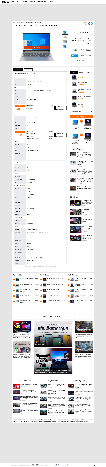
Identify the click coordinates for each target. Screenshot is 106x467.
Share (79, 60)
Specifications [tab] (18, 70)
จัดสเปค (13, 1)
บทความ (25, 1)
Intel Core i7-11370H (29, 109)
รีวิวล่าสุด (32, 1)
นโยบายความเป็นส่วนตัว (63, 465)
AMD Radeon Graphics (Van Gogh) (32, 138)
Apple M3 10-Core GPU (30, 132)
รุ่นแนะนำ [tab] (89, 72)
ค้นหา (18, 1)
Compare (84, 61)
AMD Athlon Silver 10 (30, 105)
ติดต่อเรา (51, 1)
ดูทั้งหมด (36, 275)
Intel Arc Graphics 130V (30, 133)
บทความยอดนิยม (41, 1)
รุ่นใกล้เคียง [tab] (81, 72)
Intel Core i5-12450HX (30, 107)
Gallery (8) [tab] (28, 70)
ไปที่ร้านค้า (89, 56)
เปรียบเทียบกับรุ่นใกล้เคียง (76, 111)
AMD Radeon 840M (29, 137)
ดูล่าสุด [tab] (74, 72)
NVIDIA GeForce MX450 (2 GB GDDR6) (33, 135)
